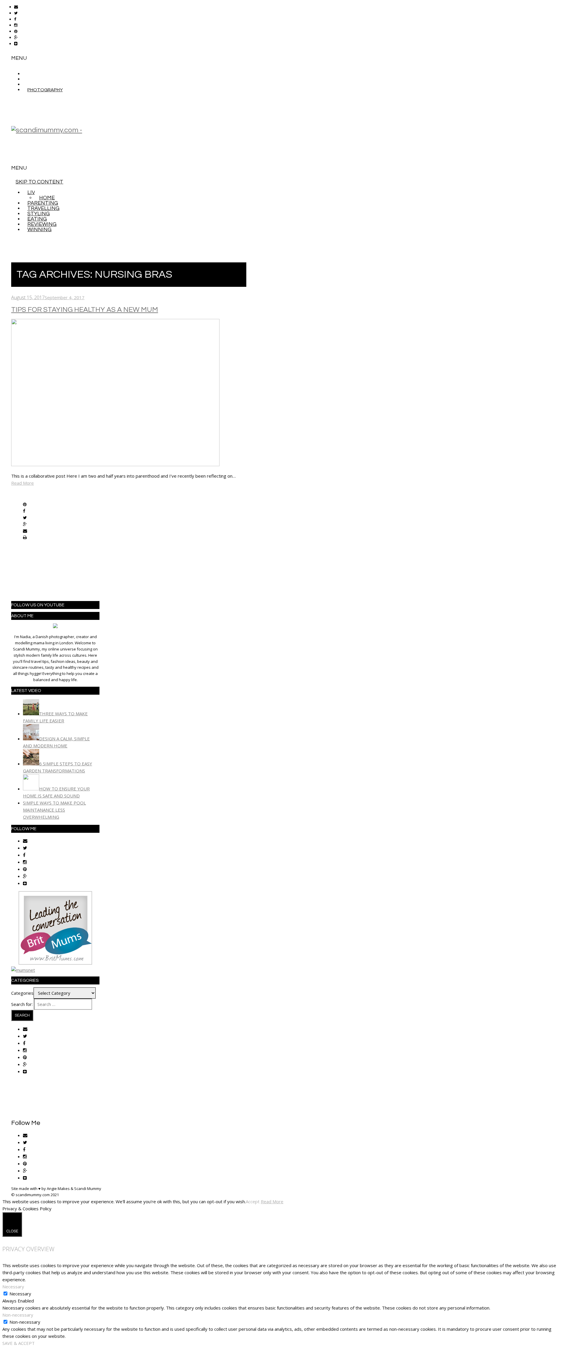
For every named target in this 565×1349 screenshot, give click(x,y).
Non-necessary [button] (17, 1315)
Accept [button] (253, 1201)
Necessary (20, 1294)
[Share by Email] (25, 531)
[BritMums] (55, 963)
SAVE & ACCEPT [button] (18, 1343)
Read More (22, 483)
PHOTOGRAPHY (45, 89)
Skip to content (39, 182)
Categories (22, 993)
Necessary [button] (13, 1287)
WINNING (39, 229)
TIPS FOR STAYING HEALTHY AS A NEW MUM (84, 309)
